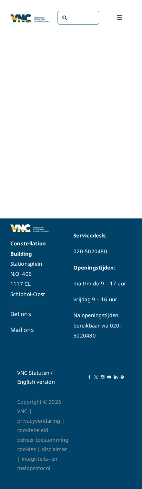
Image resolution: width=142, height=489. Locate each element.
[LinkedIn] (115, 377)
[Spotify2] (122, 377)
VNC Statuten (33, 372)
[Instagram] (102, 377)
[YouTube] (109, 377)
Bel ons (20, 314)
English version (36, 381)
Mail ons (22, 330)
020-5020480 (90, 251)
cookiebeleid (32, 430)
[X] (96, 377)
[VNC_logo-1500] (30, 15)
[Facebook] (89, 377)
